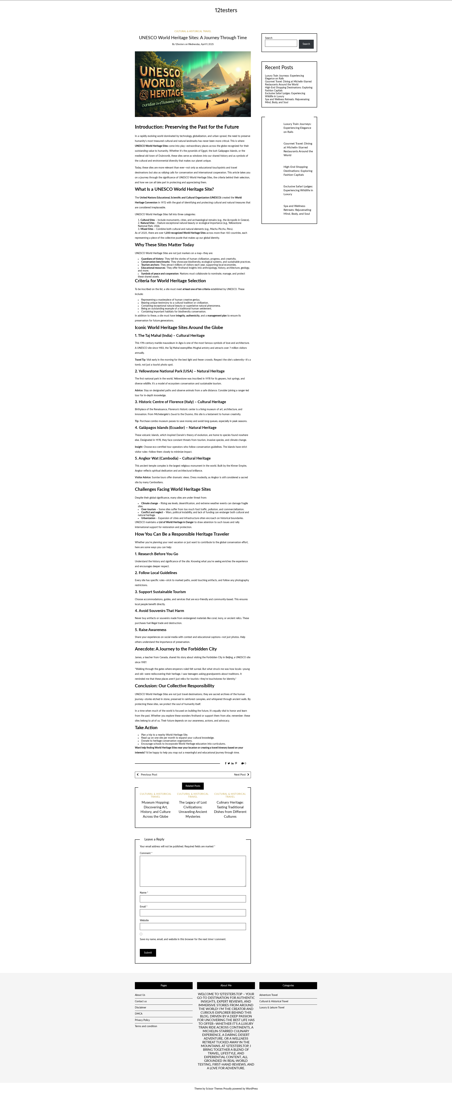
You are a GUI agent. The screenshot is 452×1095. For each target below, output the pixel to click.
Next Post (240, 774)
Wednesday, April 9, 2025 (201, 44)
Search (268, 38)
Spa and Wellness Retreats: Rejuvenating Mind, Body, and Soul (297, 210)
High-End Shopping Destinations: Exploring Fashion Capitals (298, 170)
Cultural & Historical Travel (192, 31)
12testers (226, 10)
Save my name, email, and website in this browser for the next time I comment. (183, 939)
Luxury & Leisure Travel (271, 1007)
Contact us (141, 1001)
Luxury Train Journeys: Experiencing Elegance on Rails (297, 128)
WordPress (252, 1089)
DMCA (138, 1014)
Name (144, 893)
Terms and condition (146, 1026)
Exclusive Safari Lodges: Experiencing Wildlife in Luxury (298, 190)
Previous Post (148, 774)
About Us (140, 995)
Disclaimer (140, 1007)
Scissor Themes (214, 1089)
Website (144, 920)
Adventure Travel (268, 995)
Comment (146, 853)
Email (143, 907)
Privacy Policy (142, 1020)
